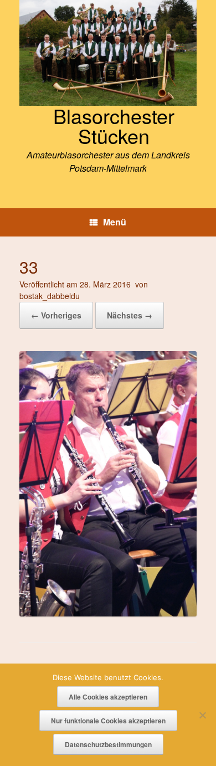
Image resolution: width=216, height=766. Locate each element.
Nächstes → (129, 315)
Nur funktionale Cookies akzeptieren (108, 721)
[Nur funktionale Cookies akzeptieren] (202, 715)
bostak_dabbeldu (49, 295)
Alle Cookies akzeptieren (108, 697)
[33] (108, 612)
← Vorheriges (56, 315)
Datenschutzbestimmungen (108, 744)
